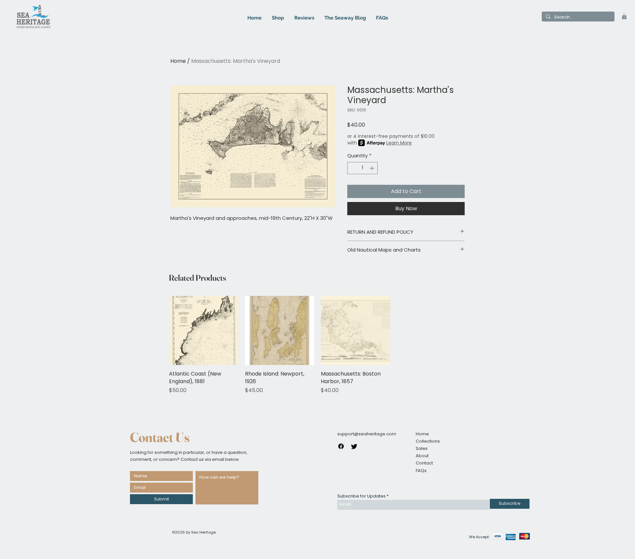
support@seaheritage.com (366, 434)
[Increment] (372, 168)
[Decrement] (352, 168)
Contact (424, 463)
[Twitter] (354, 446)
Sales (422, 448)
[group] (317, 345)
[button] (624, 16)
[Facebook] (341, 446)
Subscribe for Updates (361, 496)
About (422, 456)
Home (178, 61)
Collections (428, 441)
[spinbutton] (362, 168)
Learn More (399, 143)
